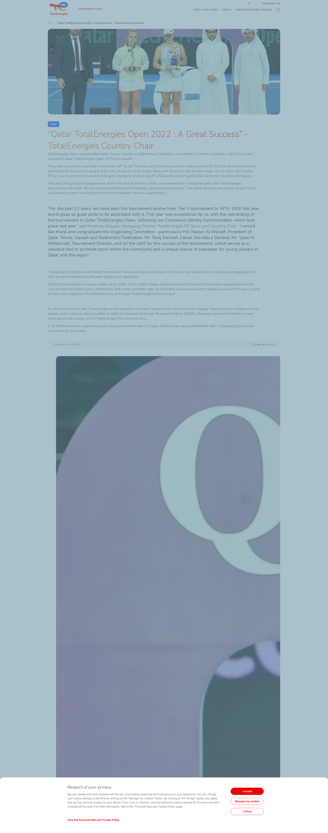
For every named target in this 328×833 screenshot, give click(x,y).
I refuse (247, 811)
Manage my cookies (247, 801)
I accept (247, 791)
